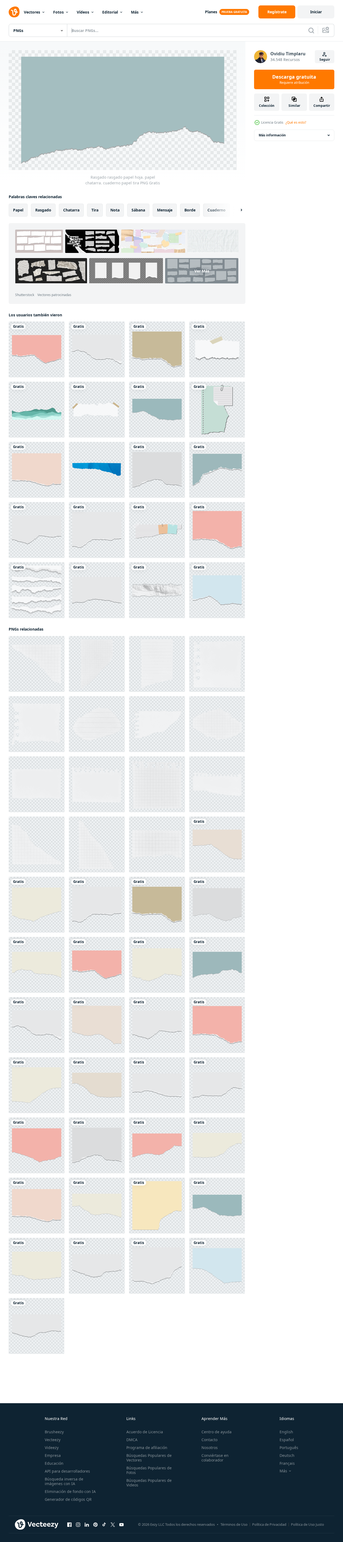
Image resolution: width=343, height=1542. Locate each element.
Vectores (32, 12)
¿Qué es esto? (296, 122)
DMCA (131, 1439)
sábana (138, 210)
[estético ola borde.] (37, 410)
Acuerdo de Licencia (144, 1431)
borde (189, 210)
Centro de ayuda (216, 1431)
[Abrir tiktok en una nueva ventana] (104, 1524)
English (286, 1431)
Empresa (53, 1455)
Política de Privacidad (269, 1524)
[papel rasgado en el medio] (157, 590)
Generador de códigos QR (68, 1499)
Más (135, 12)
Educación (54, 1463)
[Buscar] (311, 30)
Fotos (58, 12)
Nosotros (209, 1447)
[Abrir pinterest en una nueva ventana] (95, 1524)
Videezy (52, 1447)
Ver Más (201, 270)
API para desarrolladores (67, 1471)
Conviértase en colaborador (215, 1458)
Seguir (324, 59)
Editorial (110, 12)
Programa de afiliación (146, 1447)
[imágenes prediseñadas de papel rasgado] (217, 410)
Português (289, 1447)
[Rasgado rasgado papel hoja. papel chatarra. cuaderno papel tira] (37, 349)
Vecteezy (52, 1439)
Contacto (209, 1439)
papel (18, 210)
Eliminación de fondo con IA (70, 1491)
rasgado (43, 210)
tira (94, 210)
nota (115, 210)
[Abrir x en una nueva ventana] (113, 1524)
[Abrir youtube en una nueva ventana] (121, 1524)
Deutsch (287, 1455)
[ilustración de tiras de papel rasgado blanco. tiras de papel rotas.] (217, 349)
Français (287, 1463)
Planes (211, 11)
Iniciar (316, 11)
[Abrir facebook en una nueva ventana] (69, 1524)
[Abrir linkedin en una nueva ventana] (87, 1524)
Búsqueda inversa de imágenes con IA (64, 1481)
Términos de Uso (234, 1524)
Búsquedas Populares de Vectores (149, 1458)
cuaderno (216, 210)
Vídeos (83, 12)
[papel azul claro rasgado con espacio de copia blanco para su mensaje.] (97, 470)
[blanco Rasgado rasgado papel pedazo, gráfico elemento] (157, 664)
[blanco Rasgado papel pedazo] (37, 664)
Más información (272, 135)
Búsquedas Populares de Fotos (149, 1470)
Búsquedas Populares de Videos (149, 1483)
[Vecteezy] (14, 12)
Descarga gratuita (294, 79)
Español (287, 1439)
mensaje (164, 210)
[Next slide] (236, 210)
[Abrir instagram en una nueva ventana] (78, 1524)
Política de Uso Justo (307, 1524)
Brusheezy (54, 1431)
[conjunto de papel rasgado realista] (37, 590)
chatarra (71, 210)
